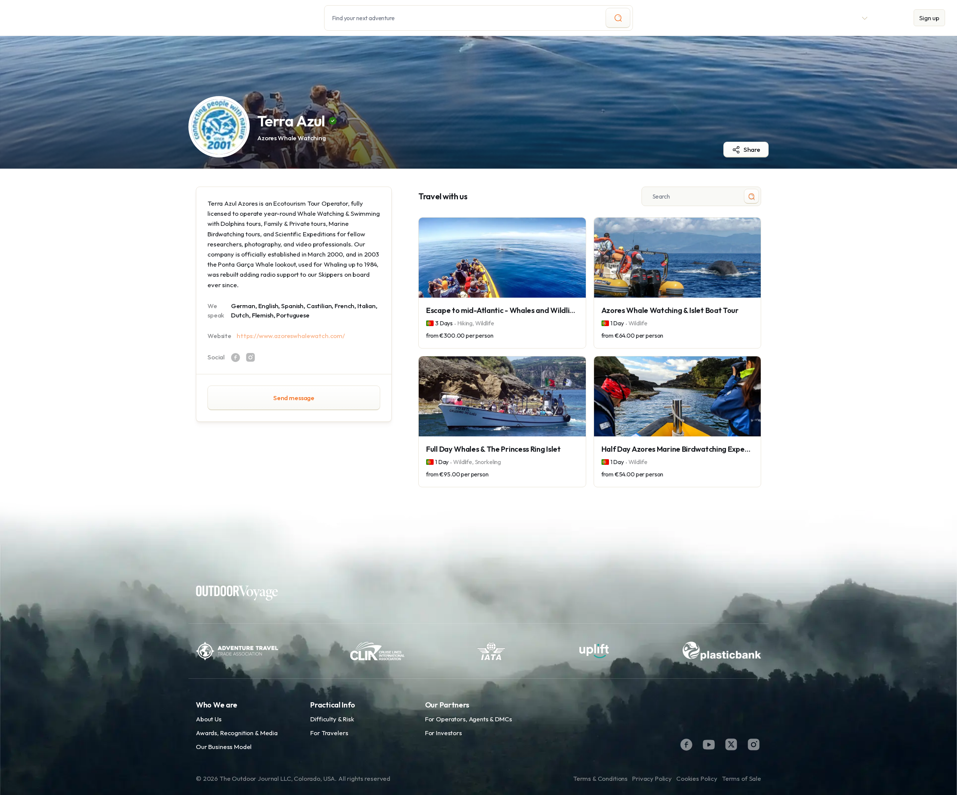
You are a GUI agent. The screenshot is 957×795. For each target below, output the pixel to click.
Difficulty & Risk (332, 719)
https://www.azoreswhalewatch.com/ (291, 336)
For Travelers (329, 733)
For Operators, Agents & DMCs (468, 719)
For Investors (443, 733)
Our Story (782, 18)
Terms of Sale (741, 778)
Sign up (929, 18)
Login (891, 18)
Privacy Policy (652, 778)
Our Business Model (224, 747)
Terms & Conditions (600, 778)
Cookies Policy (696, 778)
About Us (209, 719)
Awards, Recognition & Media (237, 733)
